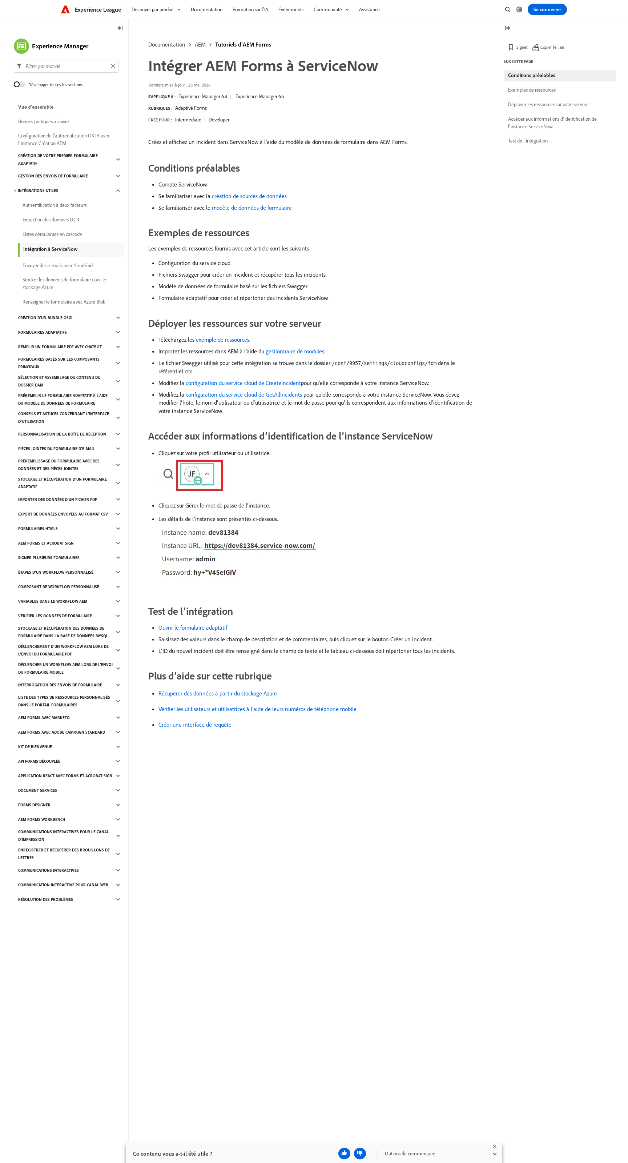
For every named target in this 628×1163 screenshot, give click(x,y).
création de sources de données (249, 196)
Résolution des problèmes (45, 899)
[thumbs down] (360, 1153)
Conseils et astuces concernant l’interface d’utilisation (63, 417)
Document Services (37, 790)
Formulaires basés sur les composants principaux (59, 363)
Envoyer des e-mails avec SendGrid (58, 265)
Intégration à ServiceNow (50, 249)
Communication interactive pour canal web (63, 884)
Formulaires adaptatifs (42, 332)
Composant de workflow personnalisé (58, 586)
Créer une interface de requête (195, 724)
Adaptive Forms (191, 108)
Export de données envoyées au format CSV (63, 514)
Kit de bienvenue (35, 746)
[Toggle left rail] (120, 28)
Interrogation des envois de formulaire (60, 684)
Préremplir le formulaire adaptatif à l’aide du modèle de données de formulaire (63, 399)
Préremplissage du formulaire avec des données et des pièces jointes (59, 464)
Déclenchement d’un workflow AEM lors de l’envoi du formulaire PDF (63, 650)
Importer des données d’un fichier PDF (57, 499)
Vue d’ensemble (35, 107)
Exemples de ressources (532, 90)
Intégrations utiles (38, 190)
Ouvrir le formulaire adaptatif (192, 627)
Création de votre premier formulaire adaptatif (58, 159)
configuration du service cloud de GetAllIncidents (244, 394)
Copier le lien (552, 47)
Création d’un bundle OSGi (45, 317)
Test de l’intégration (528, 140)
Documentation (166, 44)
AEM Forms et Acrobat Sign (46, 543)
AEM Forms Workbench (41, 819)
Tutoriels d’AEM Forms (243, 44)
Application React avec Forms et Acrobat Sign (65, 775)
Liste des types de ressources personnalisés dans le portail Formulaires (64, 701)
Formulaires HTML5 (38, 528)
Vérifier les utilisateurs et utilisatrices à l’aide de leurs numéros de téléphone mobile (257, 709)
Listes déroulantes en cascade (52, 234)
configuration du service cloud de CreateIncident (243, 382)
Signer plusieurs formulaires (49, 557)
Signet (522, 47)
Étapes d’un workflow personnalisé (55, 572)
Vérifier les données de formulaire (55, 615)
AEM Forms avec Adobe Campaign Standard (61, 732)
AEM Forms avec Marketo (44, 717)
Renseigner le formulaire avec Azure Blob (64, 301)
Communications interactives (48, 870)
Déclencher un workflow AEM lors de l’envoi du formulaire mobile (65, 668)
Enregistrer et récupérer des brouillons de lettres (64, 853)
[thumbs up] (344, 1153)
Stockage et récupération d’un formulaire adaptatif (62, 483)
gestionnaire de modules (295, 351)
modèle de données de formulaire (252, 207)
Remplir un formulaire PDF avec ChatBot (60, 346)
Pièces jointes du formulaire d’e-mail (56, 448)
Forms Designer (34, 804)
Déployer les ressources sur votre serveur (548, 104)
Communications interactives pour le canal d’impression (63, 835)
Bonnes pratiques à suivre (43, 121)
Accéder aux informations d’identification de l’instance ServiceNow (552, 123)
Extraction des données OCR (51, 219)
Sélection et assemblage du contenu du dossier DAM (59, 381)
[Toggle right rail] (507, 28)
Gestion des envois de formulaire (53, 176)
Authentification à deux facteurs (54, 205)
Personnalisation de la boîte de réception (62, 434)
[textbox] (66, 66)
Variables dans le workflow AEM (52, 601)
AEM (200, 44)
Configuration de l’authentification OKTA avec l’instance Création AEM (64, 139)
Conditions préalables (531, 75)
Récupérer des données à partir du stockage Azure (217, 693)
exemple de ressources (222, 339)
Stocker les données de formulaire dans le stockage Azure (64, 283)
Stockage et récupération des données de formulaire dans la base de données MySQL (63, 632)
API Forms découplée (39, 761)
